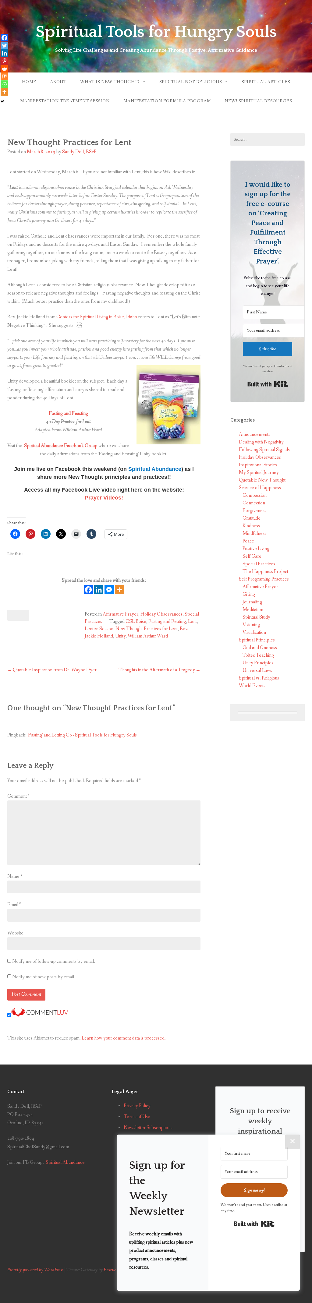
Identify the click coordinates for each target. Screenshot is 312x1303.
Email (14, 905)
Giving (249, 594)
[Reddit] (4, 68)
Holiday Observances (161, 614)
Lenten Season (99, 629)
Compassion (255, 495)
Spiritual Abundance (65, 1162)
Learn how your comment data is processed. (124, 1038)
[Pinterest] (4, 61)
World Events (252, 686)
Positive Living (256, 549)
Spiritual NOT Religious (190, 82)
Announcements (254, 434)
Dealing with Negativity (261, 442)
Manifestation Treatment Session (65, 101)
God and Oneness (260, 647)
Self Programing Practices (264, 579)
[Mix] (4, 76)
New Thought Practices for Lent (146, 629)
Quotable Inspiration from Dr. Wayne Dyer (55, 670)
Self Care (252, 556)
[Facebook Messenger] (109, 589)
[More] (119, 589)
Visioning (251, 625)
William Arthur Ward (148, 636)
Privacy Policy (137, 1106)
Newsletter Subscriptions (148, 1128)
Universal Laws (257, 670)
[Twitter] (4, 45)
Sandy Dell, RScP (79, 152)
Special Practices (259, 564)
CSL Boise (136, 621)
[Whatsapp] (4, 84)
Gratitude (252, 518)
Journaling (252, 602)
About (58, 82)
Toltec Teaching (258, 655)
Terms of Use (137, 1117)
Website (15, 933)
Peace (248, 541)
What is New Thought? (110, 82)
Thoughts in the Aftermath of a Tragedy (157, 670)
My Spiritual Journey (259, 472)
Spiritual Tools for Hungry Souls (156, 32)
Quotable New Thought (262, 480)
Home (29, 82)
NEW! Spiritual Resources (258, 101)
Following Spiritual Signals (264, 450)
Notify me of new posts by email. (43, 977)
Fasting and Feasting (68, 413)
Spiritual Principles (257, 640)
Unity (120, 636)
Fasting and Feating (167, 621)
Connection (254, 503)
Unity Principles (258, 663)
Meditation (253, 609)
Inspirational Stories (258, 465)
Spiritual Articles (266, 82)
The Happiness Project (265, 571)
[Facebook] (88, 589)
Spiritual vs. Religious (259, 678)
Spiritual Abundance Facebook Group (60, 446)
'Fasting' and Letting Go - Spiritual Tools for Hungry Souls (82, 735)
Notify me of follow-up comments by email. (53, 961)
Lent (192, 621)
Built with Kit (267, 384)
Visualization (254, 632)
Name (14, 876)
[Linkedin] (98, 589)
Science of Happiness (260, 488)
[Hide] (2, 101)
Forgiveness (254, 510)
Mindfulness (254, 533)
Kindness (251, 526)
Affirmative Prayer (120, 614)
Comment (18, 796)
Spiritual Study (256, 617)
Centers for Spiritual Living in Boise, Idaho (96, 317)
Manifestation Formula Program (167, 101)
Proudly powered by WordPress (35, 1270)
